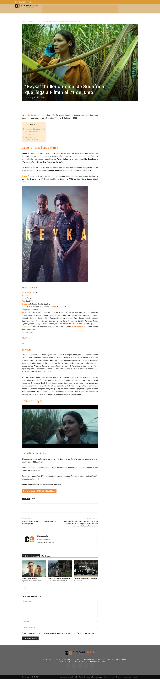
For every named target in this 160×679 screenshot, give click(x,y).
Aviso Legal (98, 677)
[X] (29, 107)
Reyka (33, 498)
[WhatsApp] (44, 107)
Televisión (30, 21)
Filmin (38, 21)
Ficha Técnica (31, 132)
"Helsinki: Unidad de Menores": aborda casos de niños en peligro (39, 522)
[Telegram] (39, 107)
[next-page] (26, 587)
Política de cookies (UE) (86, 677)
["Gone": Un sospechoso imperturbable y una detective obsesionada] (34, 568)
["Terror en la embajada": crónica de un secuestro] (86, 568)
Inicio (23, 21)
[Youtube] (54, 546)
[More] (49, 107)
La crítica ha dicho (30, 140)
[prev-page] (23, 587)
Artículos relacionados (31, 556)
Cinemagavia (31, 97)
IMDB (24, 344)
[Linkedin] (34, 107)
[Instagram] (43, 546)
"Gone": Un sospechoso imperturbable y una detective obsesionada (31, 581)
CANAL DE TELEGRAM (46, 491)
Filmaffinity (26, 338)
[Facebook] (24, 107)
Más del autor (46, 556)
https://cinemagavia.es (43, 539)
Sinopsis (29, 134)
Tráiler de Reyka (29, 137)
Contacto (118, 677)
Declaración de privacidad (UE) (67, 677)
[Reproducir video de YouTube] (60, 426)
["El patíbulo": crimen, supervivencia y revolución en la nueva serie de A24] (60, 568)
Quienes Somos (109, 677)
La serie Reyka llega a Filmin (34, 129)
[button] (129, 2)
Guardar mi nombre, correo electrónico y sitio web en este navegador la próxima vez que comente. (59, 633)
